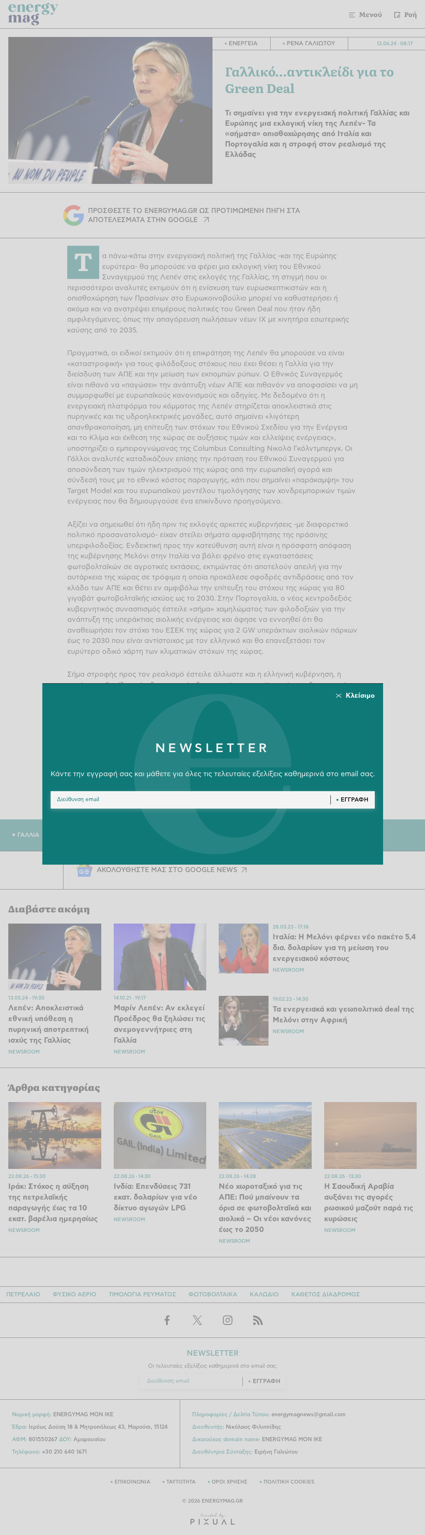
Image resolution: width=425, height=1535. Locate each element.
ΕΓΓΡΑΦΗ (355, 800)
